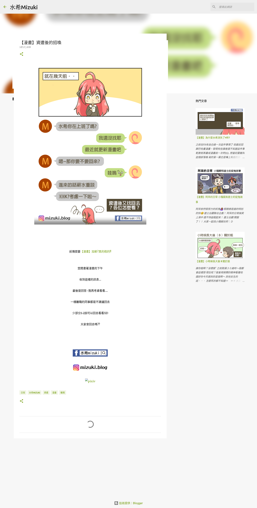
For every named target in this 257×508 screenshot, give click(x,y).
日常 (23, 393)
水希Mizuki (24, 7)
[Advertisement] (90, 468)
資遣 (46, 393)
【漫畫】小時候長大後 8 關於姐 (213, 261)
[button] (21, 54)
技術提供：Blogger (130, 503)
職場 (62, 393)
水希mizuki (34, 393)
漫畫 (54, 393)
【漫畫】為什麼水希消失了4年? (213, 137)
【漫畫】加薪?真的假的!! (95, 251)
